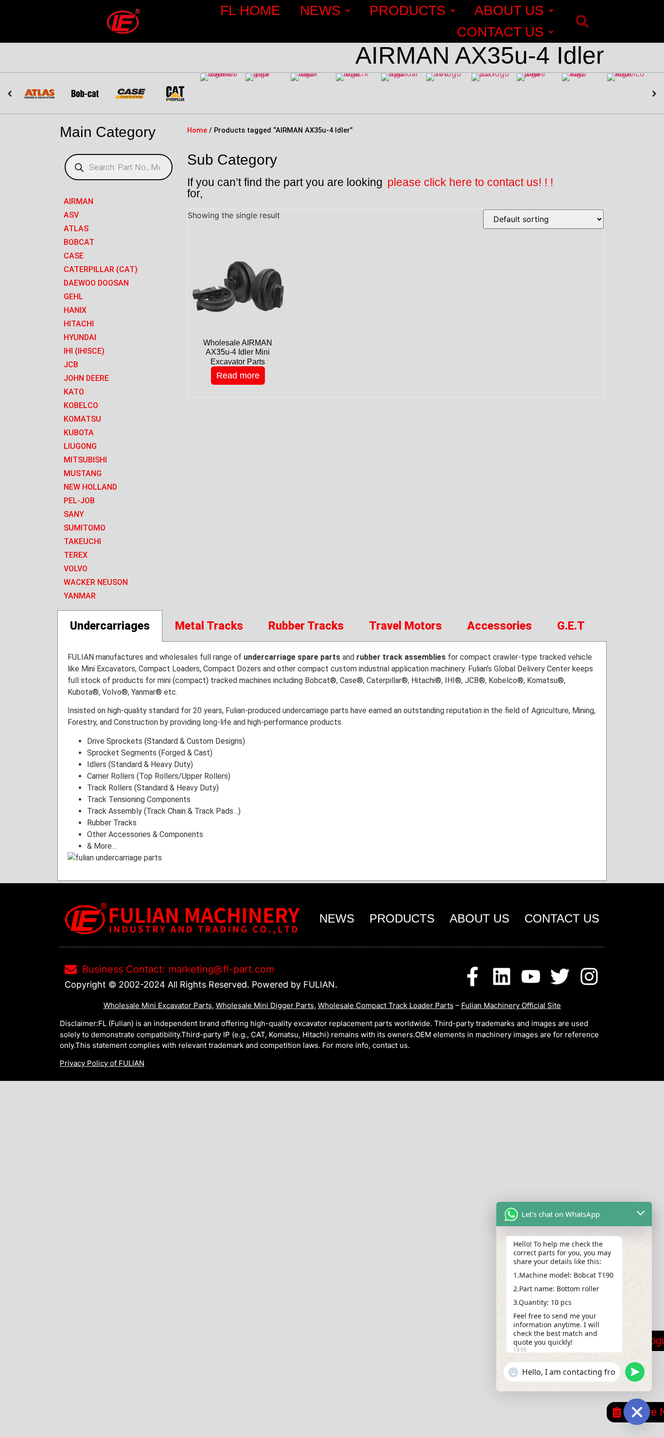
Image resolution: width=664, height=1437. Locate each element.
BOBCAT (79, 242)
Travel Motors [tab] (405, 626)
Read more (238, 375)
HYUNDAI (80, 337)
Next (654, 94)
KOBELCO (81, 405)
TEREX (75, 555)
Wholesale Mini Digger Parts (265, 1005)
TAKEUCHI (82, 541)
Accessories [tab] (499, 626)
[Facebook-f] (472, 976)
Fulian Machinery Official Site (511, 1005)
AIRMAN (78, 201)
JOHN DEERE (86, 378)
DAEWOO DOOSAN (96, 283)
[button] (582, 21)
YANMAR (80, 595)
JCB (71, 364)
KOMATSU (82, 419)
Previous (10, 94)
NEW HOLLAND (90, 487)
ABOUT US (509, 10)
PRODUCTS (407, 10)
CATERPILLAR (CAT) (101, 269)
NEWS (320, 10)
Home (197, 130)
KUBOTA (79, 432)
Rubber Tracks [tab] (306, 626)
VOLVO (75, 568)
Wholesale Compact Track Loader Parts (386, 1005)
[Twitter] (560, 976)
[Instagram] (589, 976)
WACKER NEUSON (96, 582)
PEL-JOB (79, 500)
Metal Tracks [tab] (209, 626)
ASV (71, 215)
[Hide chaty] (637, 1412)
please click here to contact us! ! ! (470, 182)
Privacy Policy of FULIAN (102, 1063)
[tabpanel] (332, 761)
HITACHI (79, 323)
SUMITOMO (84, 527)
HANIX (75, 310)
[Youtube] (531, 976)
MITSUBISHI (85, 459)
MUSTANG (83, 473)
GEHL (73, 296)
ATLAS (76, 228)
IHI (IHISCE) (84, 351)
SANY (74, 514)
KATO (74, 391)
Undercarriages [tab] (110, 626)
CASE (74, 255)
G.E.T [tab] (571, 626)
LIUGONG (80, 446)
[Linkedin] (501, 976)
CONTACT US (500, 31)
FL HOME (250, 10)
